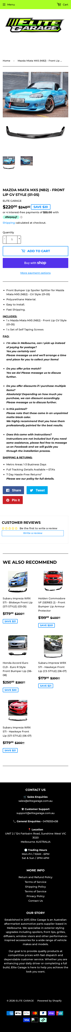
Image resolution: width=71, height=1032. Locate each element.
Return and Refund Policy (35, 877)
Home (6, 60)
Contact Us (35, 900)
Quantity (8, 232)
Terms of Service (35, 882)
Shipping (9, 222)
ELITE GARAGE (25, 1000)
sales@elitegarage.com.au (35, 801)
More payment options (35, 273)
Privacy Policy (36, 896)
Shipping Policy (35, 886)
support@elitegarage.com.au (35, 813)
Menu (11, 4)
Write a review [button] (32, 533)
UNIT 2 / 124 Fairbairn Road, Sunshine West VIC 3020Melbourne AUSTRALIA (35, 837)
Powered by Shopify (49, 1000)
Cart (65, 4)
